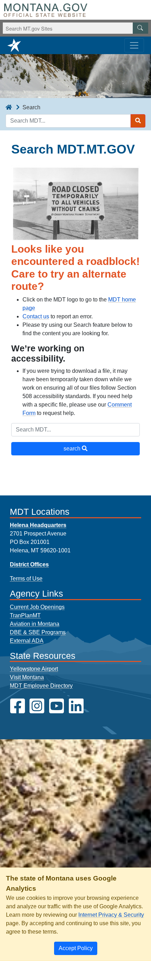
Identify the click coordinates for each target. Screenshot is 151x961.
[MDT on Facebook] (17, 706)
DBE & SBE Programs (38, 632)
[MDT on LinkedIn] (76, 706)
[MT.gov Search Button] (140, 28)
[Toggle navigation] (134, 45)
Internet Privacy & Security (111, 915)
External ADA (27, 641)
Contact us (35, 316)
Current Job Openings (37, 607)
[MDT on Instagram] (36, 706)
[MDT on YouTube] (56, 706)
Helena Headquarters (38, 525)
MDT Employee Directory (41, 686)
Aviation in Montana (34, 624)
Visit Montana (27, 677)
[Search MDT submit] (138, 121)
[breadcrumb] (9, 107)
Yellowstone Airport (34, 669)
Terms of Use (26, 579)
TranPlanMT (25, 615)
